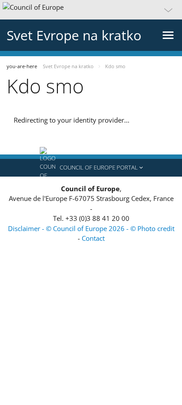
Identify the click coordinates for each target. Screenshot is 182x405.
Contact (93, 238)
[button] (91, 9)
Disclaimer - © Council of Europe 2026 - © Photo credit (91, 228)
